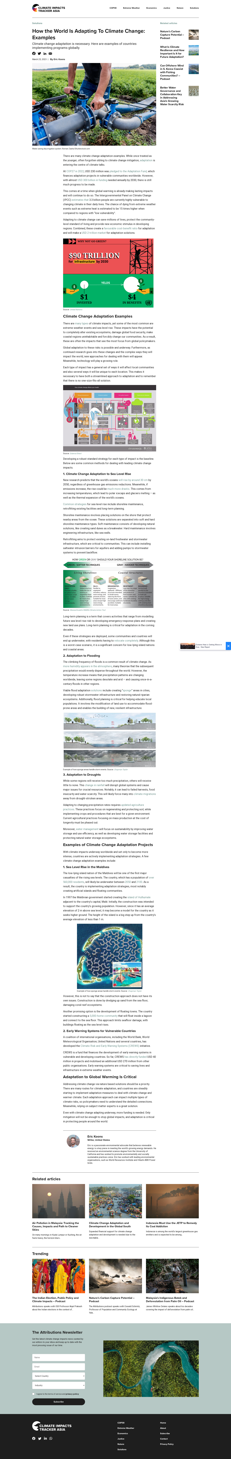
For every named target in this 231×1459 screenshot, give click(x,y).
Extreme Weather (131, 8)
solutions (96, 690)
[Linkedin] (46, 1439)
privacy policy (72, 1394)
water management (87, 829)
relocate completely (126, 640)
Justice (166, 8)
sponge (127, 690)
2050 (128, 882)
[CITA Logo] (51, 1426)
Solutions (194, 8)
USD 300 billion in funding (92, 180)
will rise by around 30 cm (133, 480)
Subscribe (165, 1433)
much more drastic (118, 488)
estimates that (80, 199)
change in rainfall (95, 785)
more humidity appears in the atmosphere (87, 666)
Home (163, 1422)
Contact (164, 1439)
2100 (139, 882)
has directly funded (135, 1056)
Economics (151, 8)
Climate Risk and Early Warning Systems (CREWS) (110, 1045)
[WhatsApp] (51, 1439)
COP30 (113, 8)
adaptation (146, 160)
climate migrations (145, 794)
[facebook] (35, 1439)
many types (81, 323)
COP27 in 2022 (75, 171)
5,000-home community (104, 1015)
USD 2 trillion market (94, 232)
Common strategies (74, 504)
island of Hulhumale (139, 897)
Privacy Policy (167, 1444)
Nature (180, 8)
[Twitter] (40, 1439)
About (163, 1428)
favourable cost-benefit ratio (121, 228)
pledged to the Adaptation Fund (128, 171)
